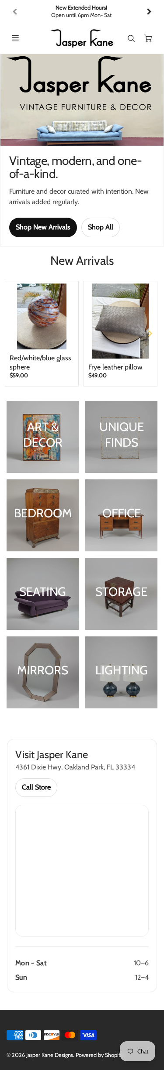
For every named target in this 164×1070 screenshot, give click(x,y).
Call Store (36, 787)
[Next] (148, 11)
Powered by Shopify (99, 1055)
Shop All (100, 227)
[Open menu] (15, 38)
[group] (82, 11)
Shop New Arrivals (43, 227)
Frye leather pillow (115, 367)
